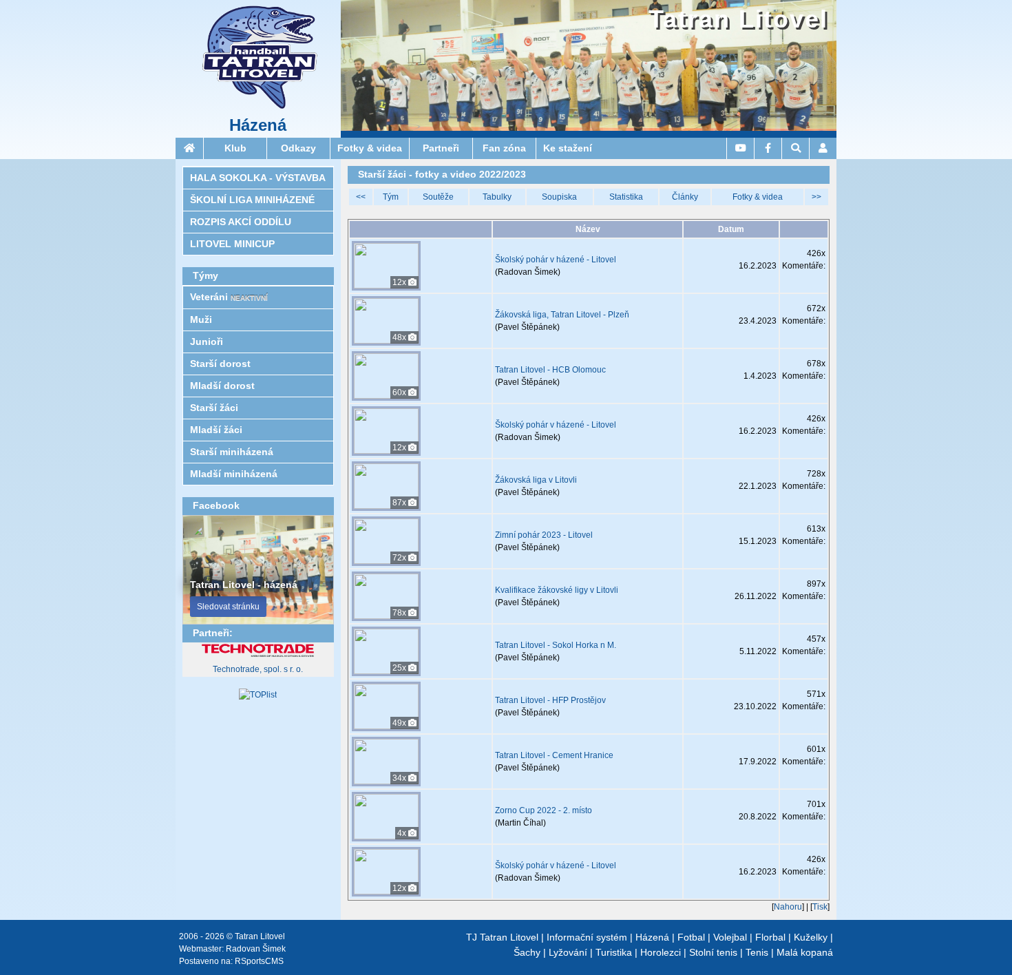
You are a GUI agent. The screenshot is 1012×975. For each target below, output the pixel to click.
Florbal (770, 937)
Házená (257, 125)
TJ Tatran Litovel (502, 937)
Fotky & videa (757, 197)
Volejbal (730, 937)
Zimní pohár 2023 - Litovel (544, 535)
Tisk (819, 907)
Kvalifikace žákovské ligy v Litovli (556, 590)
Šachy (527, 952)
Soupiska (559, 197)
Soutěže (438, 197)
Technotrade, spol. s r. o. (258, 669)
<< (361, 197)
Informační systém (587, 937)
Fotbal (691, 937)
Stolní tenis (713, 952)
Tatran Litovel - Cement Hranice (554, 755)
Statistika (626, 197)
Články (685, 197)
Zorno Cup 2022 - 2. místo (543, 810)
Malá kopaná (805, 952)
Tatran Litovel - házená (243, 584)
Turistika (613, 952)
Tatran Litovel (738, 19)
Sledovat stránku (228, 606)
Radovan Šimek (256, 949)
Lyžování (568, 952)
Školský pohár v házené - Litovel (555, 259)
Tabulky (497, 197)
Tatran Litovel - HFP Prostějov (550, 700)
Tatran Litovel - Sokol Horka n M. (555, 645)
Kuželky (810, 937)
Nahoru (788, 907)
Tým (391, 197)
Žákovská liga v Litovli (536, 480)
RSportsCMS (259, 961)
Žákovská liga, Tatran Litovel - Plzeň (562, 314)
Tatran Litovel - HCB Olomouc (550, 370)
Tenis (757, 952)
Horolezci (660, 952)
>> (816, 197)
